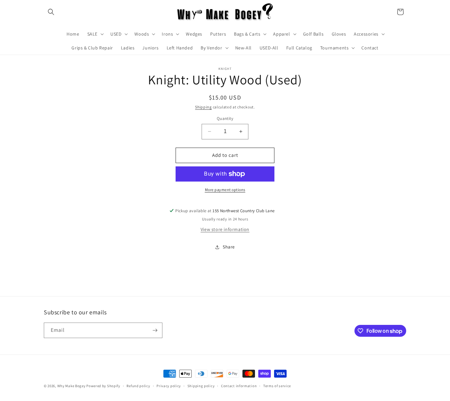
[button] (51, 12)
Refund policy (138, 386)
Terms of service (277, 386)
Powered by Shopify (103, 386)
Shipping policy (201, 386)
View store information (225, 229)
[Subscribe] (155, 330)
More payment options (225, 189)
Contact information (239, 386)
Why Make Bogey (71, 386)
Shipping (203, 106)
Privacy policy (168, 386)
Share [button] (229, 247)
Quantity (225, 118)
